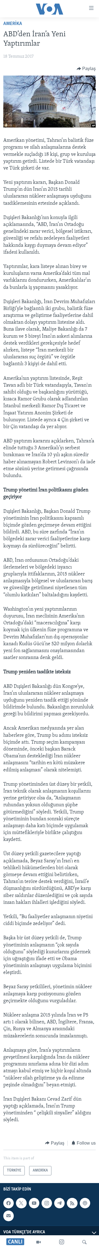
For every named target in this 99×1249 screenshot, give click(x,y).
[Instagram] (61, 1242)
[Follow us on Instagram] (47, 1203)
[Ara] (84, 1242)
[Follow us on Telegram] (59, 1203)
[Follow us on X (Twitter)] (21, 1203)
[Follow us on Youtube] (34, 1203)
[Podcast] (85, 1203)
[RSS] (72, 1203)
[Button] (86, 68)
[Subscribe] (8, 1216)
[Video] (38, 1242)
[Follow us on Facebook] (8, 1203)
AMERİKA (12, 23)
